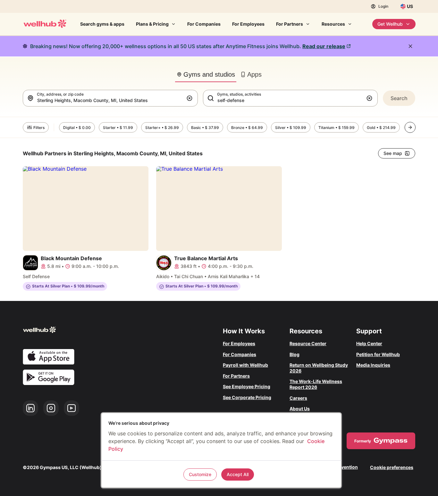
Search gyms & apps (102, 24)
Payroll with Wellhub (245, 365)
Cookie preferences (391, 467)
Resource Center (308, 343)
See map (392, 153)
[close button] (410, 46)
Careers (298, 398)
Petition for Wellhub (378, 354)
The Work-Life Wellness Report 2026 (316, 384)
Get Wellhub (390, 24)
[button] (191, 98)
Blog (294, 354)
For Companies (204, 24)
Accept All (237, 474)
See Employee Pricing (246, 386)
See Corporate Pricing (247, 397)
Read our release (323, 46)
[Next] (410, 127)
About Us (300, 408)
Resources (333, 24)
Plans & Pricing (152, 24)
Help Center (369, 343)
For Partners (289, 24)
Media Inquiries (373, 365)
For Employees (248, 24)
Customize (200, 474)
